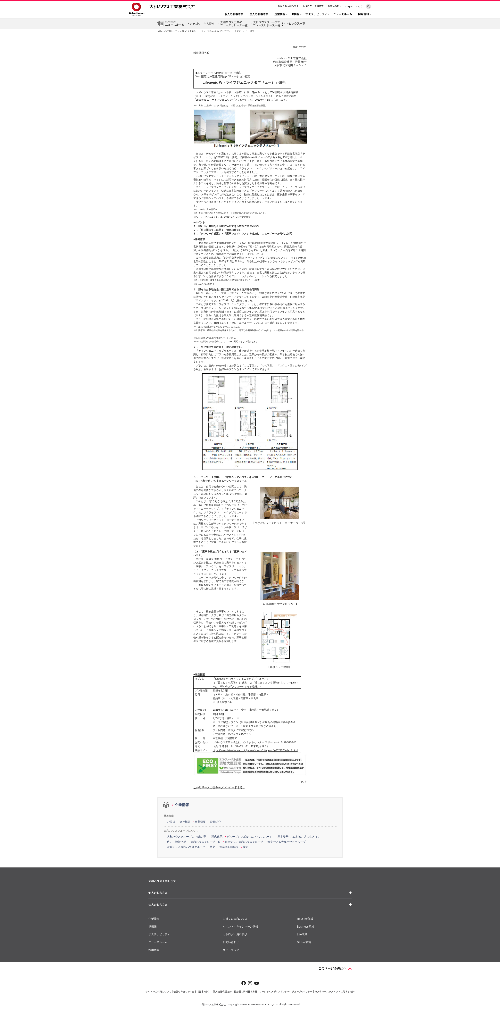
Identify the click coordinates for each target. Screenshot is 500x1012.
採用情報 (153, 950)
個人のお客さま (234, 14)
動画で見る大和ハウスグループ (244, 841)
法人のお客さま (259, 14)
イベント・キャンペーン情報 (240, 926)
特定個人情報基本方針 (245, 991)
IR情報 (152, 926)
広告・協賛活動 (176, 841)
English (349, 6)
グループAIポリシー (302, 991)
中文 (358, 6)
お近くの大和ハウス (288, 6)
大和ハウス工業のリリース (191, 31)
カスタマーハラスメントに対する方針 (334, 991)
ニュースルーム (342, 14)
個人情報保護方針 (222, 991)
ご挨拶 (171, 821)
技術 (245, 847)
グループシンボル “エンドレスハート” (250, 836)
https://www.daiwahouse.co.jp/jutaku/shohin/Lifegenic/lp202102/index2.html (255, 750)
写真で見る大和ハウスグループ (186, 847)
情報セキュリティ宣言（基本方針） (192, 991)
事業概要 (200, 821)
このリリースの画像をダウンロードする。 (219, 787)
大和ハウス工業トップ (167, 31)
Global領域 (304, 942)
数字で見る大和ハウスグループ (286, 841)
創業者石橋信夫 (228, 847)
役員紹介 (215, 821)
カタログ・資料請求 (313, 6)
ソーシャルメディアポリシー (274, 991)
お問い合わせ (335, 6)
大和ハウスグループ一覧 (205, 841)
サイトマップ (231, 950)
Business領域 (305, 926)
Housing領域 (305, 919)
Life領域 (302, 934)
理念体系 (217, 836)
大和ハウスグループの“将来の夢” (187, 836)
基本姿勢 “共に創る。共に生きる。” (299, 836)
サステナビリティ (159, 934)
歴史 (212, 847)
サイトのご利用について (158, 991)
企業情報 (182, 805)
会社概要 (184, 821)
